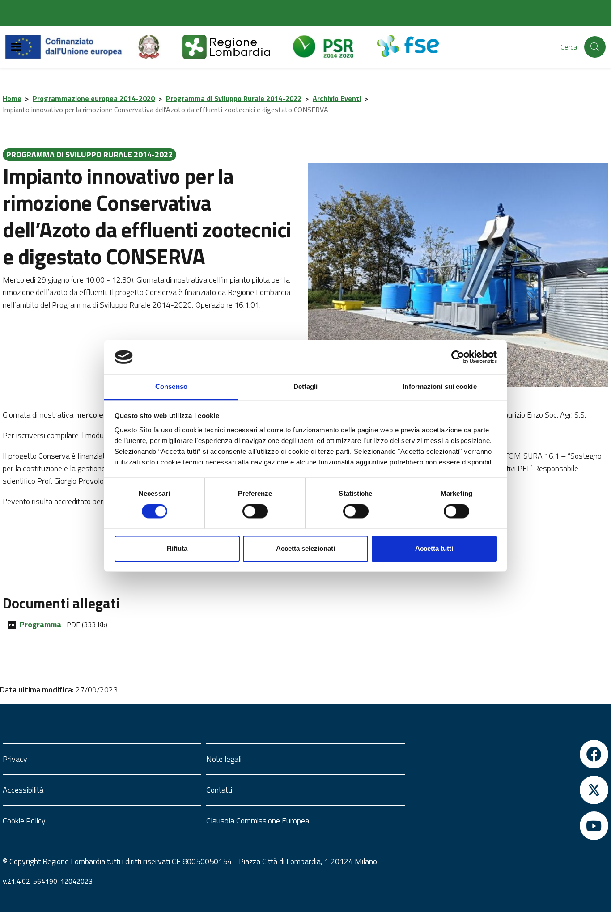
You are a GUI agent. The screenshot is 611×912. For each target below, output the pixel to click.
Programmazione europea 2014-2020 (94, 98)
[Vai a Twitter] (509, 790)
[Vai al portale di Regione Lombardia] (237, 47)
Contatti (219, 790)
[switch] (255, 511)
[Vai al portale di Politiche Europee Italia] (159, 47)
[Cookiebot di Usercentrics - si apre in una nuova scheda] (458, 357)
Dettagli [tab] (305, 386)
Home (12, 98)
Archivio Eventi (337, 98)
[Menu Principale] (16, 47)
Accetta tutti (434, 548)
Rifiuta (177, 548)
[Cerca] (595, 47)
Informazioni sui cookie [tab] (439, 386)
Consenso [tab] (171, 386)
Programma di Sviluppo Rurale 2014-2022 (233, 98)
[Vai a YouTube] (509, 826)
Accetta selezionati (305, 548)
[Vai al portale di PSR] (334, 47)
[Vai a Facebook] (509, 754)
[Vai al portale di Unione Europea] (70, 47)
